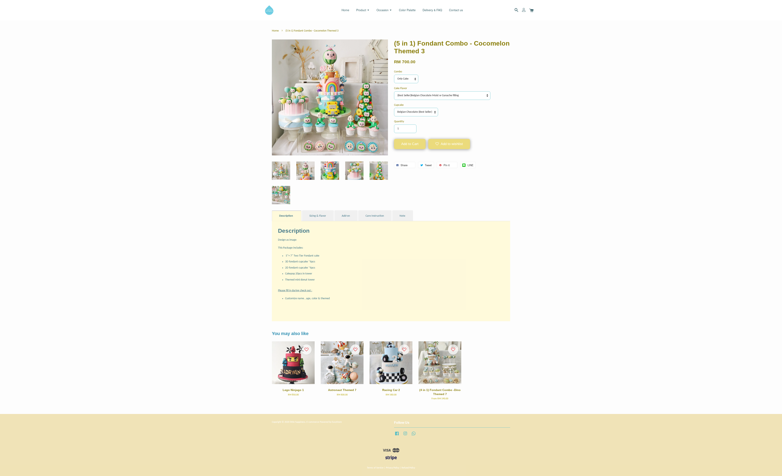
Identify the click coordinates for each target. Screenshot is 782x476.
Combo (398, 71)
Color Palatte (407, 10)
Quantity (399, 121)
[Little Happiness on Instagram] (405, 436)
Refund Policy (408, 468)
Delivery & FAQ (432, 10)
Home (345, 10)
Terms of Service (375, 468)
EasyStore (337, 422)
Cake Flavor (400, 88)
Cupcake (399, 105)
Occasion (383, 10)
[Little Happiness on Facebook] (397, 436)
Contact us (456, 10)
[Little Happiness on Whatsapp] (413, 436)
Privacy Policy (392, 468)
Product (361, 10)
